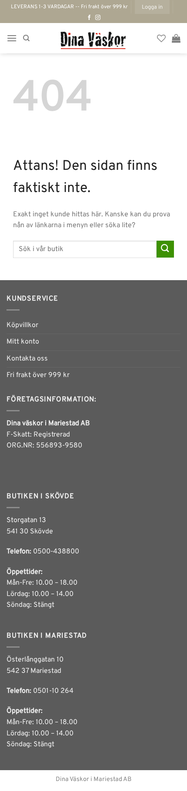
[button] (152, 7)
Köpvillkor (22, 325)
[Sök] (26, 38)
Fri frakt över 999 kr (38, 375)
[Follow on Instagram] (97, 18)
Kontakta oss (27, 358)
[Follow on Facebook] (89, 18)
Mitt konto (23, 342)
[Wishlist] (161, 38)
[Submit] (165, 249)
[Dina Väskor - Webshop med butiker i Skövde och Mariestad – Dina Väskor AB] (93, 38)
